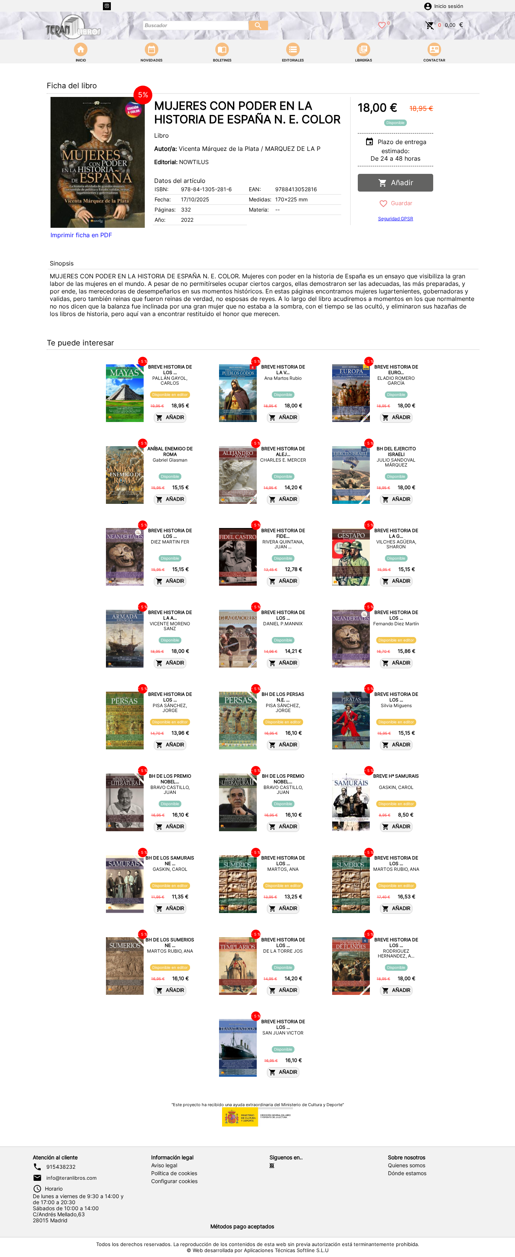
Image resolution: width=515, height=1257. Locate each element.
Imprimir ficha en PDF (81, 235)
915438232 (60, 1167)
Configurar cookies (174, 1181)
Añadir (400, 182)
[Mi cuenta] (427, 5)
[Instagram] (107, 6)
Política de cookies (174, 1173)
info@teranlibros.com (71, 1178)
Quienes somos (406, 1165)
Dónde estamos (407, 1173)
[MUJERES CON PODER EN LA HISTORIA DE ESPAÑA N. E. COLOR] (98, 162)
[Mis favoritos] (381, 24)
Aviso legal (164, 1165)
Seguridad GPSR (395, 218)
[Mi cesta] (429, 24)
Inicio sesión (448, 6)
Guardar (400, 203)
